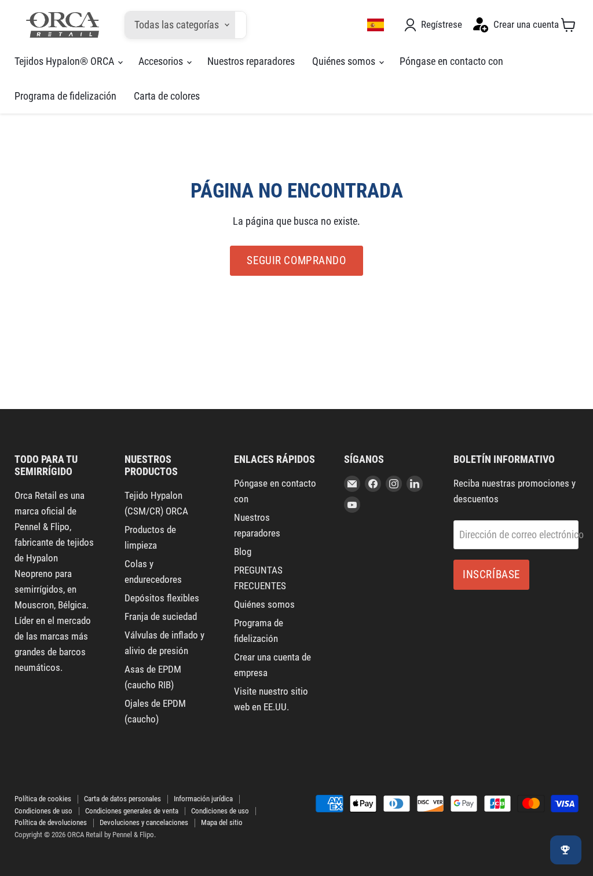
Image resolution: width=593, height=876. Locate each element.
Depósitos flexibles (162, 598)
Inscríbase (491, 574)
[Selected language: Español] (375, 25)
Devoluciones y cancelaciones (144, 822)
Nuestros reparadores (251, 61)
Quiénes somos (345, 61)
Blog (242, 551)
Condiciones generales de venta (131, 810)
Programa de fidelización (65, 96)
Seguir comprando (296, 260)
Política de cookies (42, 798)
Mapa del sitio (222, 822)
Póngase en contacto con (451, 61)
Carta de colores (167, 96)
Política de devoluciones (50, 822)
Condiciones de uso (43, 810)
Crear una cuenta (526, 24)
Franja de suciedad (161, 616)
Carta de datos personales (122, 798)
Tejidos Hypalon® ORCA (65, 61)
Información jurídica (203, 798)
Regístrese (441, 24)
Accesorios (161, 61)
